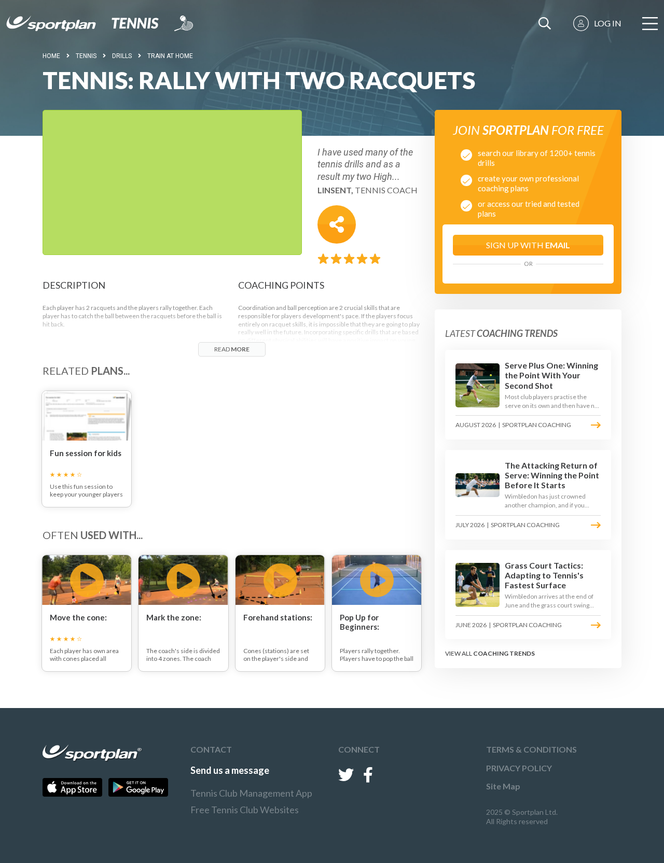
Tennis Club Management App (251, 793)
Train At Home (170, 56)
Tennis (86, 56)
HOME (51, 56)
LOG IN (607, 23)
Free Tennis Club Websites (244, 809)
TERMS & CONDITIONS (531, 749)
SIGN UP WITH (528, 245)
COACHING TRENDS (504, 653)
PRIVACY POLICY (519, 768)
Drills (122, 56)
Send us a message (229, 770)
